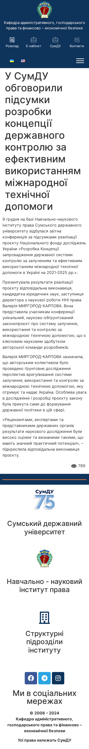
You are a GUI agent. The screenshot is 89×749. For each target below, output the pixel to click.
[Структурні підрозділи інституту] (44, 618)
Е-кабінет (33, 46)
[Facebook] (31, 678)
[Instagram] (58, 678)
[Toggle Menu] (80, 60)
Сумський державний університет (44, 527)
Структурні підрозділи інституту (44, 641)
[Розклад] (12, 39)
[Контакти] (77, 39)
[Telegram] (44, 678)
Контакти (77, 46)
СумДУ (55, 46)
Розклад (12, 46)
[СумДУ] (55, 39)
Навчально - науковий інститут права (44, 585)
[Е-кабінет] (33, 39)
